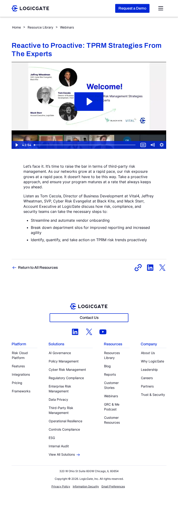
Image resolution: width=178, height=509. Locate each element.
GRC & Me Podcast (111, 406)
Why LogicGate (152, 361)
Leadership (149, 369)
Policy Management (64, 361)
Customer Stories (111, 385)
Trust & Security (153, 395)
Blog (107, 366)
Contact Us (89, 318)
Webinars (67, 27)
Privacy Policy (60, 486)
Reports (110, 374)
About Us (148, 353)
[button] (24, 344)
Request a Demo (132, 8)
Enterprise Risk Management (60, 388)
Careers (147, 378)
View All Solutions (62, 454)
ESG (52, 438)
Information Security (86, 486)
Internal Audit (59, 446)
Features (18, 366)
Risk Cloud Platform (20, 355)
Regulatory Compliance (66, 378)
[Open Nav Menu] (160, 8)
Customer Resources (112, 420)
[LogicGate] (30, 8)
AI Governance (60, 353)
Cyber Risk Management (67, 369)
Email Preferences (113, 486)
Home (16, 27)
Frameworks (21, 391)
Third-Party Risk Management (61, 410)
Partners (147, 386)
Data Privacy (58, 399)
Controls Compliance (64, 429)
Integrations (21, 374)
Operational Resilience (65, 421)
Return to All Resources (38, 267)
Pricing (17, 383)
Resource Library (40, 27)
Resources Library (112, 355)
